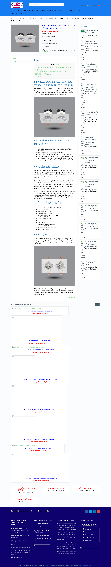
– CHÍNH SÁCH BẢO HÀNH (42, 535)
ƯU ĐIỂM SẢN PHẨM (42, 73)
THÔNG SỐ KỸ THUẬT (43, 75)
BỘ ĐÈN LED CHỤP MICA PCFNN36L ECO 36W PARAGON (40, 478)
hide (57, 64)
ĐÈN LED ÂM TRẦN (51, 19)
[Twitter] (90, 511)
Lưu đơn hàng (82, 5)
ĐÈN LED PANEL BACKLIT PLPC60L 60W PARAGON (39, 409)
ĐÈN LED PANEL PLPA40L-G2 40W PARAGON (38, 448)
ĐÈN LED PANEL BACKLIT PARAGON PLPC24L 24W (39, 439)
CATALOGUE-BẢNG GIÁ (19, 13)
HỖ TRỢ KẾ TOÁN (25, 499)
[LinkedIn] (94, 511)
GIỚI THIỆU (26, 10)
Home (13, 19)
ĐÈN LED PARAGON (35, 19)
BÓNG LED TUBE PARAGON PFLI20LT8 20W (41, 350)
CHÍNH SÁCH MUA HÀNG (54, 10)
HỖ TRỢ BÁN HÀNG (56, 488)
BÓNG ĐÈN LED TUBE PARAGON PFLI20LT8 (37, 341)
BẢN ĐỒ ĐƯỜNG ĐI (17, 557)
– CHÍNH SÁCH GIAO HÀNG (42, 527)
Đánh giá (15, 61)
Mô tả (14, 58)
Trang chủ (17, 10)
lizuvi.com (71, 297)
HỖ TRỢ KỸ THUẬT (86, 488)
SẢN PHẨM (21, 19)
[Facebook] (86, 511)
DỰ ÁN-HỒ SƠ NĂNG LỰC (73, 10)
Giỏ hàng (95, 5)
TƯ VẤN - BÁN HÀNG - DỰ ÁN (27, 489)
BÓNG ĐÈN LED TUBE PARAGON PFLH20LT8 (40, 311)
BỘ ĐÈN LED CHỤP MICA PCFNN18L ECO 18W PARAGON (40, 379)
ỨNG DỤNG (39, 76)
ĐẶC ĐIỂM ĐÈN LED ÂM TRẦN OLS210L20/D (50, 71)
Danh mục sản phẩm (38, 10)
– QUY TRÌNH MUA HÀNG (41, 523)
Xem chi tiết (36, 330)
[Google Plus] (98, 511)
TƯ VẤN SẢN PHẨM (95, 2)
